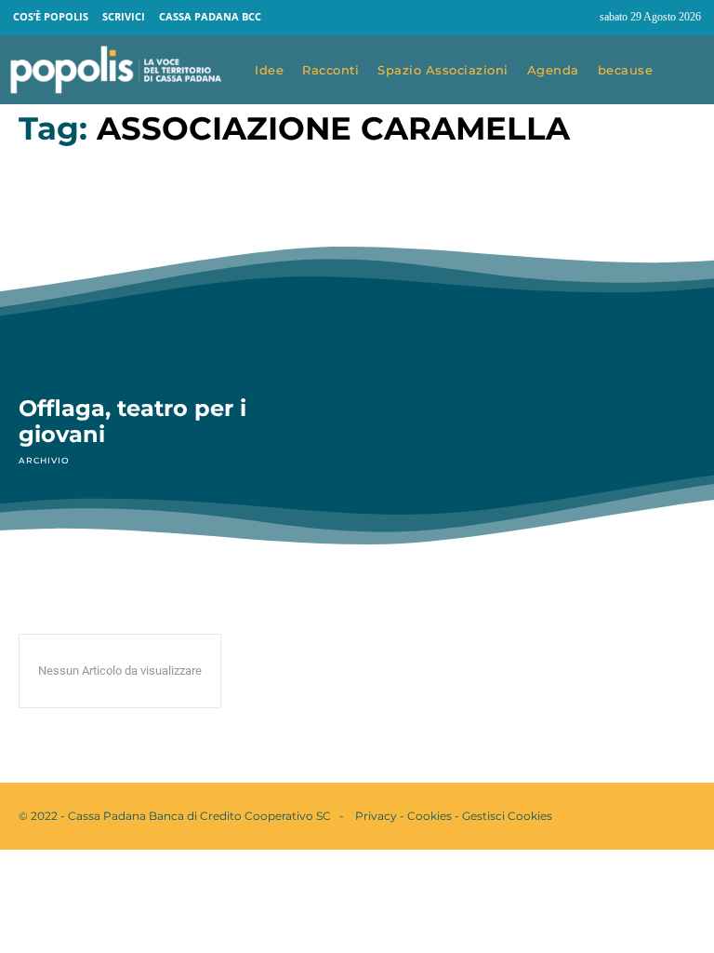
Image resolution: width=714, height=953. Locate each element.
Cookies (429, 816)
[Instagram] (577, 18)
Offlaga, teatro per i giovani (132, 421)
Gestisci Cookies (507, 816)
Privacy (376, 816)
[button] (688, 70)
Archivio (44, 460)
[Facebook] (542, 18)
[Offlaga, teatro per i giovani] (178, 281)
